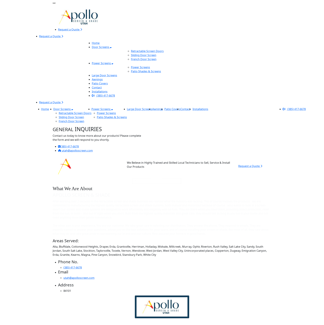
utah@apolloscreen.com (77, 150)
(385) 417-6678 (105, 95)
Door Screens (101, 47)
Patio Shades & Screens (146, 71)
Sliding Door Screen (143, 55)
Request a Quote (69, 29)
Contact (97, 87)
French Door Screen (143, 59)
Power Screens (102, 63)
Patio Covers (100, 83)
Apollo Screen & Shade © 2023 (72, 320)
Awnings (97, 79)
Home (96, 43)
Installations (99, 91)
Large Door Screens (104, 75)
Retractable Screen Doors (147, 51)
